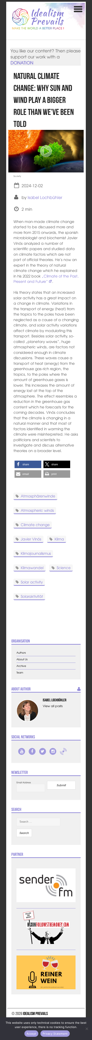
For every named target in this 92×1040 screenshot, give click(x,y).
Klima (59, 539)
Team (19, 672)
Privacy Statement (55, 1033)
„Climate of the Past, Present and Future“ (46, 278)
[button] (28, 464)
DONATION (21, 62)
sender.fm (63, 751)
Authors (21, 652)
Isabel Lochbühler (45, 197)
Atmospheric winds (37, 510)
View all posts (52, 706)
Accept (31, 1033)
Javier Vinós (31, 539)
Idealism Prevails (35, 1013)
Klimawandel (32, 567)
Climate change (35, 524)
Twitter (42, 751)
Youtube (21, 751)
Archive (21, 666)
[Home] (38, 19)
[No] (87, 1029)
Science (64, 567)
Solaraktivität (32, 596)
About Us (22, 659)
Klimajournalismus (36, 553)
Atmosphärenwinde (38, 495)
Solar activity (32, 581)
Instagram (52, 751)
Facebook (32, 751)
